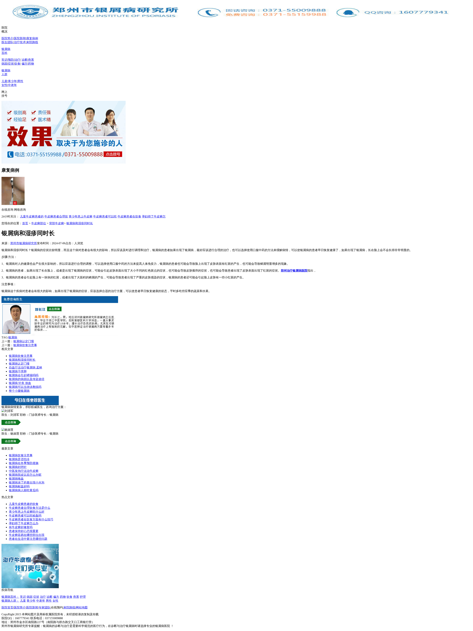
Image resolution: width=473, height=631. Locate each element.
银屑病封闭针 (18, 467)
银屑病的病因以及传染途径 (26, 379)
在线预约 (57, 607)
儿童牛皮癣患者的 (32, 216)
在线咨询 (7, 209)
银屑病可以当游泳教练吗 (25, 386)
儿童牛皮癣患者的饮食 (23, 503)
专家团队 (44, 607)
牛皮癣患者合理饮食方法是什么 (29, 507)
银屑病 (12, 337)
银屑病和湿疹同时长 (79, 223)
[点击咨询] (59, 334)
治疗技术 (20, 42)
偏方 (25, 63)
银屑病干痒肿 (18, 371)
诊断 (25, 59)
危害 (31, 59)
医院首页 (7, 607)
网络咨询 (20, 209)
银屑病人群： (10, 600)
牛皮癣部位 (38, 223)
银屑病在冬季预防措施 (23, 463)
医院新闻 (20, 38)
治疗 (17, 59)
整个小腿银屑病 (19, 390)
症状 (11, 63)
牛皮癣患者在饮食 (129, 216)
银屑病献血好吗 (19, 486)
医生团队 (7, 42)
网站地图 (82, 607)
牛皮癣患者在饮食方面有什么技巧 (31, 519)
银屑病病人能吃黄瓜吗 (23, 490)
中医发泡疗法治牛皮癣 (23, 470)
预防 (11, 59)
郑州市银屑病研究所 (23, 243)
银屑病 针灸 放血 (20, 383)
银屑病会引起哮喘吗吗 (23, 375)
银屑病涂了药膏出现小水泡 (26, 482)
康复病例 (32, 38)
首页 (25, 223)
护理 (83, 596)
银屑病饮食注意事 (25, 345)
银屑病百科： (10, 596)
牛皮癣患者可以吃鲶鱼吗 (25, 515)
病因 (4, 63)
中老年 (12, 85)
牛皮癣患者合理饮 (56, 216)
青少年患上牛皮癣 (80, 216)
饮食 (17, 63)
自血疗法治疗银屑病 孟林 (25, 367)
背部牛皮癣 (56, 223)
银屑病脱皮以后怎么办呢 (25, 474)
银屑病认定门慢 (23, 341)
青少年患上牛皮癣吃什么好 (26, 511)
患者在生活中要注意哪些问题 (28, 538)
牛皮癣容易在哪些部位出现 (26, 534)
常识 (4, 59)
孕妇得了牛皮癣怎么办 (23, 523)
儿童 (4, 81)
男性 (20, 81)
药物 (31, 63)
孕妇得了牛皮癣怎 (154, 216)
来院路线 (32, 42)
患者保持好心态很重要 (23, 531)
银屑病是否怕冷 (19, 459)
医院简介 (7, 38)
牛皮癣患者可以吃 (105, 216)
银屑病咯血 (16, 478)
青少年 (12, 81)
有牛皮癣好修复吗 (21, 527)
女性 (4, 85)
